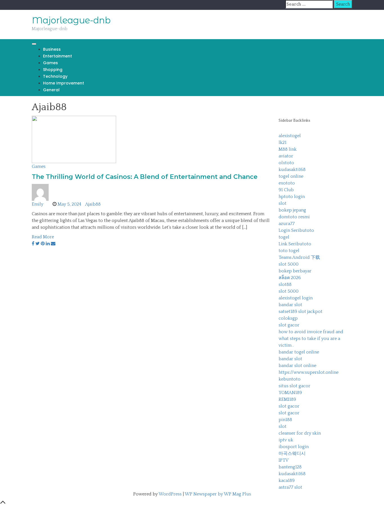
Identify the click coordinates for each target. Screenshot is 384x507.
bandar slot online (297, 365)
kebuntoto (290, 379)
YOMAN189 (290, 392)
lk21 (282, 142)
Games (50, 63)
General (51, 90)
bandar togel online (299, 352)
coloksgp (288, 318)
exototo (287, 183)
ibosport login (294, 446)
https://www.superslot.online (308, 372)
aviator (286, 156)
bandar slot (290, 304)
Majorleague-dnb (71, 20)
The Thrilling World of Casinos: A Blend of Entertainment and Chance (144, 177)
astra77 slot (290, 487)
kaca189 (287, 480)
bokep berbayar (295, 270)
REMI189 (287, 399)
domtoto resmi (294, 216)
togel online (291, 176)
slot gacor (289, 325)
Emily (37, 204)
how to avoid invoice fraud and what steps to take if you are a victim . (311, 338)
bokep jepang (292, 210)
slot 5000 (289, 264)
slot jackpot (310, 311)
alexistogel (290, 135)
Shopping (52, 69)
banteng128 (290, 467)
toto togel (289, 250)
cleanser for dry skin (300, 433)
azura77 (287, 223)
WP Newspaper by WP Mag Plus (218, 494)
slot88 (285, 284)
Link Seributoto (295, 243)
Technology (55, 76)
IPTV (283, 460)
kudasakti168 (292, 169)
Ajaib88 (93, 204)
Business (52, 49)
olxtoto (286, 162)
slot (282, 203)
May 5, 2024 (69, 204)
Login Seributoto (296, 230)
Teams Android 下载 (299, 257)
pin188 (285, 419)
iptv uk (286, 439)
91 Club (286, 189)
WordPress (170, 494)
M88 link (288, 149)
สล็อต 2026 (290, 277)
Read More (43, 236)
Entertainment (57, 56)
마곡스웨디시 (292, 453)
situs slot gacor (294, 385)
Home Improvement (63, 83)
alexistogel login (296, 298)
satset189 (288, 311)
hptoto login (292, 196)
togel (284, 237)
